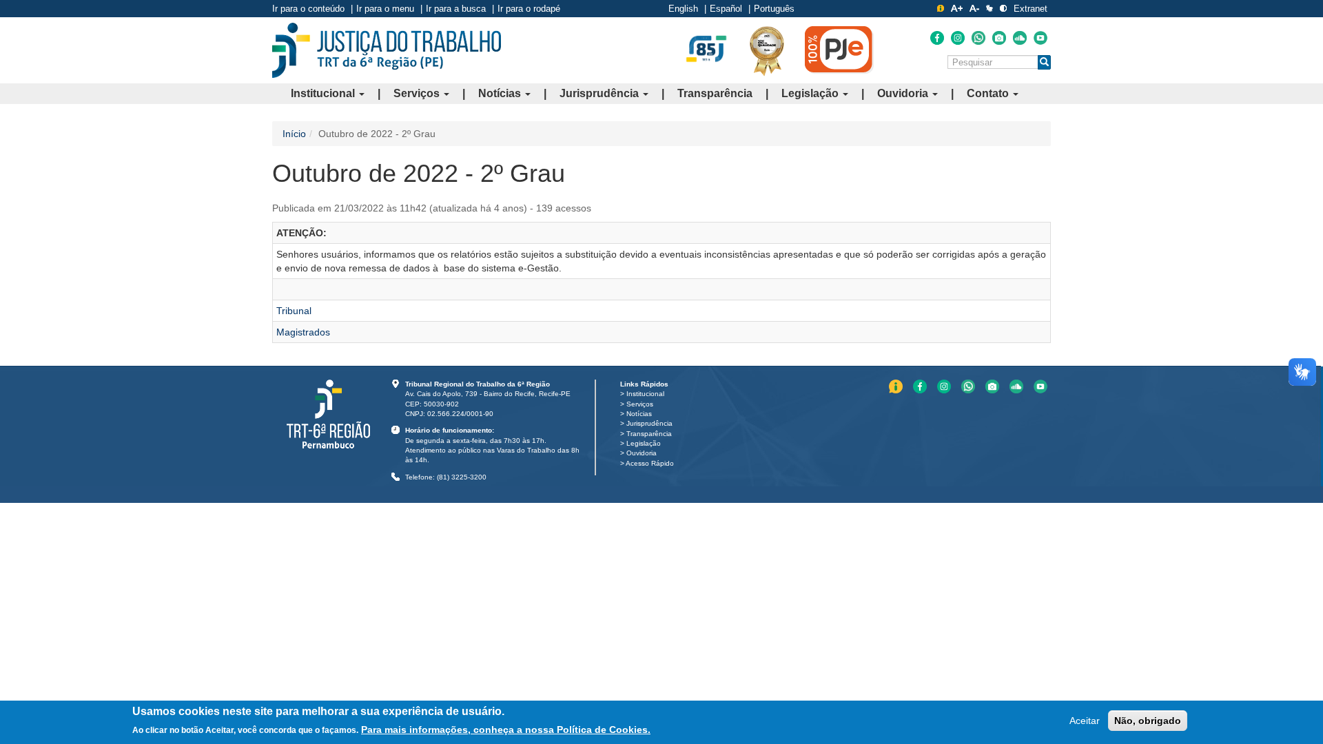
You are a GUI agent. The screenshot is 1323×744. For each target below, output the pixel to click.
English (683, 8)
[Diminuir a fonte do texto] (974, 8)
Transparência (714, 93)
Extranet (1030, 8)
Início (294, 133)
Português (774, 8)
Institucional (324, 93)
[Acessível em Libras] (989, 8)
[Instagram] (958, 38)
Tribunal (293, 310)
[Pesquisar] (1044, 62)
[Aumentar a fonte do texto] (957, 8)
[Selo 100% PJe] (839, 49)
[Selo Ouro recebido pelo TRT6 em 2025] (767, 50)
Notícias (501, 93)
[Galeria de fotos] (999, 38)
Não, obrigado (1147, 720)
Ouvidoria (904, 93)
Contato (989, 93)
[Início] (386, 50)
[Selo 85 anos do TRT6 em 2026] (706, 49)
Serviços (417, 93)
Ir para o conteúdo (308, 8)
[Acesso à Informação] (940, 8)
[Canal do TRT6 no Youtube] (1040, 38)
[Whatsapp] (978, 38)
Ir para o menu (385, 8)
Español (726, 8)
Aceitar (1084, 720)
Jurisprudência (601, 93)
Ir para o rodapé (529, 8)
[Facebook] (937, 38)
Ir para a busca (456, 8)
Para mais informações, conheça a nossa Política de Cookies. (505, 729)
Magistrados (303, 332)
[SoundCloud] (1020, 38)
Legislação (811, 93)
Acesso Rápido (650, 463)
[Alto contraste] (1003, 8)
